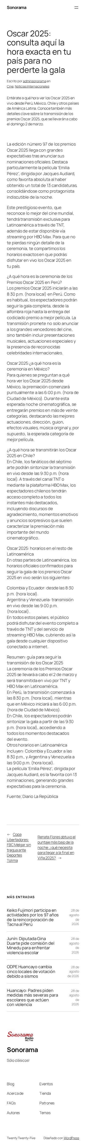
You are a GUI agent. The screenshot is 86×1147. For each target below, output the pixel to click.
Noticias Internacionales (32, 86)
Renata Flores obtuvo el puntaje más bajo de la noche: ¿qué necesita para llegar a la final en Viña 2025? (57, 847)
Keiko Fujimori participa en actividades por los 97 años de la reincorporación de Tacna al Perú (33, 917)
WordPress (71, 1138)
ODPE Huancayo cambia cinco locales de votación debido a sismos (31, 971)
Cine (10, 86)
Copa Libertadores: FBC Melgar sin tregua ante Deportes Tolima (19, 847)
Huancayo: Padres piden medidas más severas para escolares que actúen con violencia (32, 997)
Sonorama (16, 7)
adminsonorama (34, 81)
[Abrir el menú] (76, 7)
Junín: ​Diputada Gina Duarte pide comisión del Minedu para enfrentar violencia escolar (30, 945)
